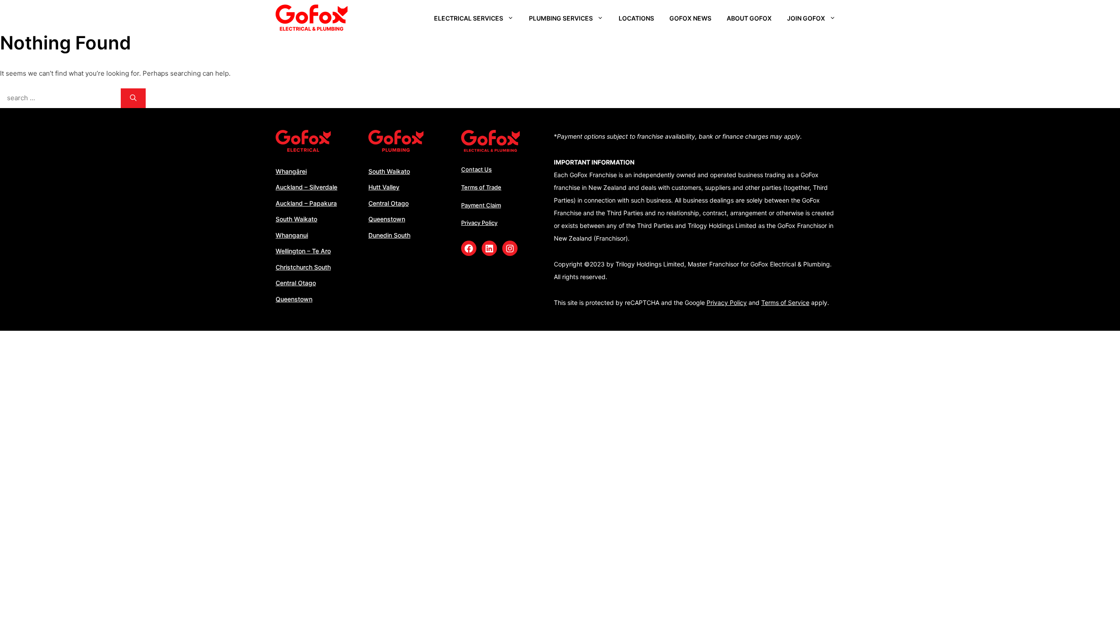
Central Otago (296, 283)
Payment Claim (481, 205)
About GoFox (749, 18)
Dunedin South (389, 235)
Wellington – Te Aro (303, 251)
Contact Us (476, 169)
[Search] (133, 98)
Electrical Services (468, 18)
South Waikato (296, 219)
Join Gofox (806, 18)
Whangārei (291, 171)
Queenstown (294, 299)
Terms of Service (785, 302)
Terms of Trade (481, 187)
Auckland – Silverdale (306, 187)
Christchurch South (303, 267)
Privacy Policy (479, 222)
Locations (636, 18)
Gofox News (690, 18)
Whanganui (292, 235)
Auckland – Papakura (306, 203)
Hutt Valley (383, 187)
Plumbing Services (561, 18)
